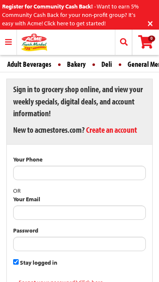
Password (25, 230)
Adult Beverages (29, 64)
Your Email (26, 199)
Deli (106, 64)
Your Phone (27, 159)
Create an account (111, 129)
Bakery (76, 64)
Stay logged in (38, 262)
